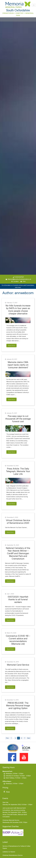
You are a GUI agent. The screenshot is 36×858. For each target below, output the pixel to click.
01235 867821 (19, 277)
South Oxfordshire (18, 10)
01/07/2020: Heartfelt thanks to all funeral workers (18, 599)
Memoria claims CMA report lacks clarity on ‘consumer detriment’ (18, 365)
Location (16, 281)
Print (24, 281)
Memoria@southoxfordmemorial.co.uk (19, 279)
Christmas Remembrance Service (13, 855)
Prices (8, 792)
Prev (7, 738)
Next (28, 738)
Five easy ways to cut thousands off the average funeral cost (18, 419)
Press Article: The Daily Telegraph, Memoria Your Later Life (18, 471)
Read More (11, 345)
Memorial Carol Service (18, 665)
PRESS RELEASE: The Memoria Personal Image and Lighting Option (18, 705)
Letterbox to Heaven (9, 852)
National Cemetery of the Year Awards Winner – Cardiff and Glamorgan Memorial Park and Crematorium (18, 553)
